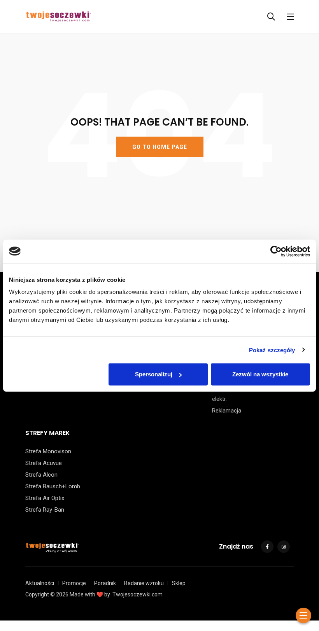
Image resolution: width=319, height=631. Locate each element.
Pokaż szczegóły (272, 349)
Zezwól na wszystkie (260, 374)
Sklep (179, 583)
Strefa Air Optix (44, 498)
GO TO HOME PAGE (159, 147)
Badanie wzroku (144, 583)
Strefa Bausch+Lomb (52, 486)
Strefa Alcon (41, 474)
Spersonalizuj (153, 374)
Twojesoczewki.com (137, 594)
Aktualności (39, 583)
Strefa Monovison (48, 451)
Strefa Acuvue (43, 463)
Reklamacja (226, 410)
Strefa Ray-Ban (44, 509)
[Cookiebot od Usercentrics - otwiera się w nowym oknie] (276, 251)
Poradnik (105, 583)
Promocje (74, 583)
